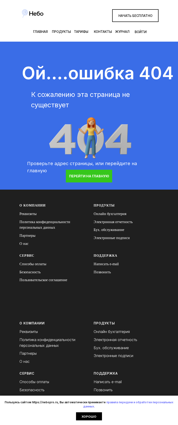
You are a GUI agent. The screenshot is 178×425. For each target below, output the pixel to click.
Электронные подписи (112, 238)
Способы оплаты (32, 264)
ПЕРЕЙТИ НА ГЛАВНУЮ (89, 176)
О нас (24, 244)
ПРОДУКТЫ (61, 32)
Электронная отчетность (113, 222)
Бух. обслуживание (109, 230)
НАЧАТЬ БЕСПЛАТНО (135, 16)
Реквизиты (28, 214)
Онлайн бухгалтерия (110, 214)
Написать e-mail (106, 264)
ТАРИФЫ (81, 32)
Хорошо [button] (89, 416)
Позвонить (102, 272)
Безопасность (30, 272)
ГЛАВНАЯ (40, 32)
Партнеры (27, 235)
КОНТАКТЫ (103, 32)
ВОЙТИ (141, 32)
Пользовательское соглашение (43, 280)
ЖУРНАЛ (122, 32)
